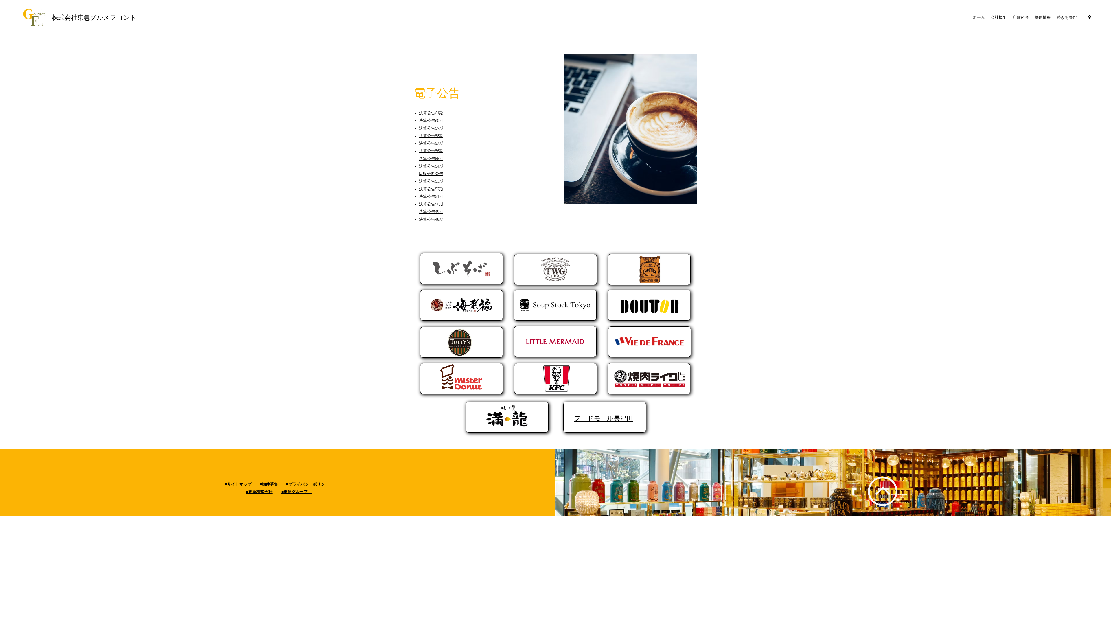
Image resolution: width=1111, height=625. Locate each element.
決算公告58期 (431, 135)
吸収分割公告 (431, 173)
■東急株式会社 (259, 491)
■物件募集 (269, 484)
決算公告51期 (431, 196)
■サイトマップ (238, 484)
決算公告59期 (431, 128)
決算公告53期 (431, 181)
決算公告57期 (431, 143)
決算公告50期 (431, 204)
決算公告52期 (431, 189)
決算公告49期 (431, 211)
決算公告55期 (431, 158)
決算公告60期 (431, 120)
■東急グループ (296, 491)
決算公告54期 (431, 166)
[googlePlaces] (1089, 17)
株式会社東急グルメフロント (95, 17)
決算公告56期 (431, 150)
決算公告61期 (431, 112)
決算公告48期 (431, 219)
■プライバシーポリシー (307, 484)
